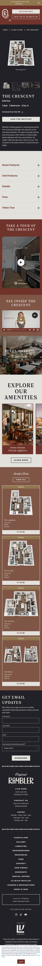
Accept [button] (21, 961)
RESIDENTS (21, 872)
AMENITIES (21, 846)
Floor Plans (17, 30)
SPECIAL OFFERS (21, 876)
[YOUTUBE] (25, 914)
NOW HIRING (21, 868)
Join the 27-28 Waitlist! (21, 900)
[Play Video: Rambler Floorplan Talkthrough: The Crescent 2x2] (21, 319)
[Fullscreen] (38, 330)
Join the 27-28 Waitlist (26, 17)
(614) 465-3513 (26, 11)
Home (5, 30)
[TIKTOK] (21, 914)
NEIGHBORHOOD (21, 850)
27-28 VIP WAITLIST (21, 881)
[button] (39, 86)
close (38, 3)
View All (21, 479)
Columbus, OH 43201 (21, 794)
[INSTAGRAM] (16, 914)
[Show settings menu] (34, 330)
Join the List (19, 4)
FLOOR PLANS (21, 838)
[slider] (18, 330)
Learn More (21, 460)
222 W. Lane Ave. (21, 792)
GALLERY (21, 842)
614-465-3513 (24, 803)
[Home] (6, 14)
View (21, 532)
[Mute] (30, 330)
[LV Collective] (21, 930)
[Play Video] (4, 330)
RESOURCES (21, 855)
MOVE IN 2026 (21, 889)
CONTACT (21, 863)
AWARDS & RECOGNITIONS (21, 885)
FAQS (21, 859)
